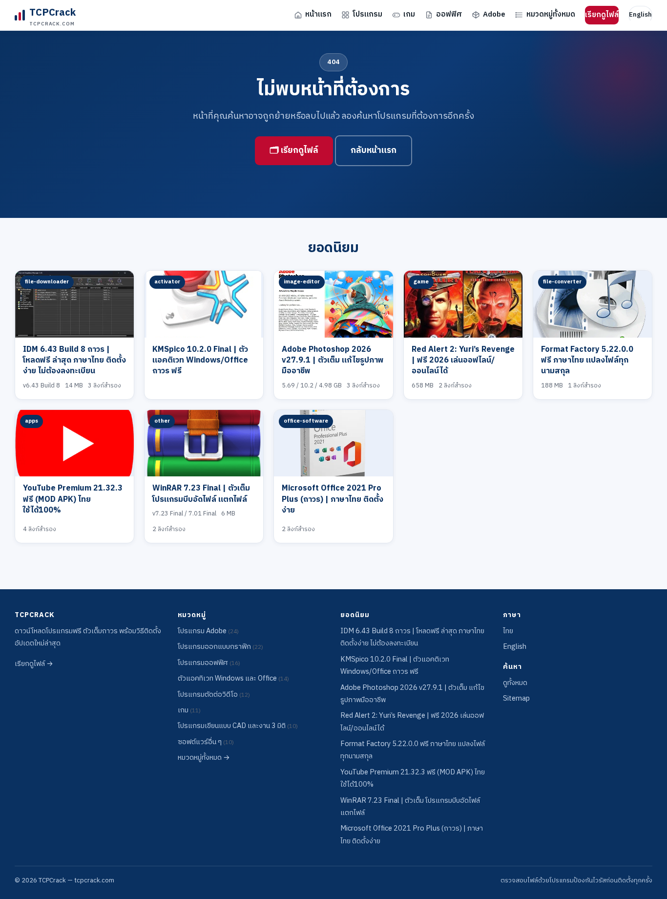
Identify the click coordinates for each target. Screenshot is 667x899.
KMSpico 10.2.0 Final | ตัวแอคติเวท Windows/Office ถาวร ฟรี (200, 360)
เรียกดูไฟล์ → (34, 664)
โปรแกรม (367, 14)
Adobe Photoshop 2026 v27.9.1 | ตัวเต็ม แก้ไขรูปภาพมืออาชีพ (333, 360)
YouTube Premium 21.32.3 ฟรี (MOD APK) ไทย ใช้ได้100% (73, 499)
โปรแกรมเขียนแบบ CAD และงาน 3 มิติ (238, 726)
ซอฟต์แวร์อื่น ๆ (206, 742)
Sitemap (516, 699)
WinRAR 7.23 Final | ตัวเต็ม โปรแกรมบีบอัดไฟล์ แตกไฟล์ (201, 494)
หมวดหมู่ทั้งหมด (550, 14)
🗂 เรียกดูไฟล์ (294, 150)
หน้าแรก (318, 14)
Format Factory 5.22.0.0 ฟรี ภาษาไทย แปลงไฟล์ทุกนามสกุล (587, 360)
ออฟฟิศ (449, 14)
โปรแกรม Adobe (208, 631)
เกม (409, 14)
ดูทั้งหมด (515, 683)
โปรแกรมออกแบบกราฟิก (220, 647)
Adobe (494, 14)
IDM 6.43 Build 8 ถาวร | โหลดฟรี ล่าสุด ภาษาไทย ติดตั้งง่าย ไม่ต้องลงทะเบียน (74, 360)
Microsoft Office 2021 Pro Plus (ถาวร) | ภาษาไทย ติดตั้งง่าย (332, 499)
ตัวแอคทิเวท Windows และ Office (233, 679)
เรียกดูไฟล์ (602, 15)
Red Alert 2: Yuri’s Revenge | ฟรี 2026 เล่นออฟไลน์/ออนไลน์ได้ (463, 360)
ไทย (508, 631)
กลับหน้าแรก (373, 150)
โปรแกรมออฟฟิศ (209, 663)
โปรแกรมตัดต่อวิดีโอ (214, 695)
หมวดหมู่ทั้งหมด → (204, 758)
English (640, 14)
